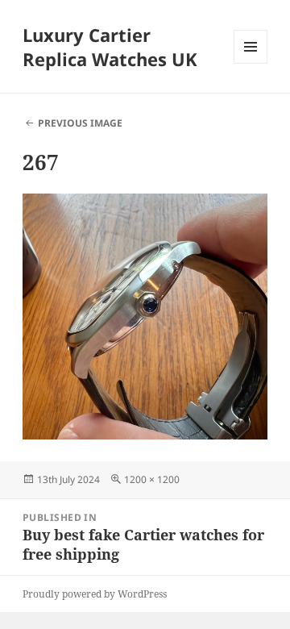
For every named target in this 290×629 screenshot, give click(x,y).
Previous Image (80, 123)
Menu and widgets (250, 63)
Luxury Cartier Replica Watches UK (110, 47)
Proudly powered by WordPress (95, 594)
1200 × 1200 (152, 479)
